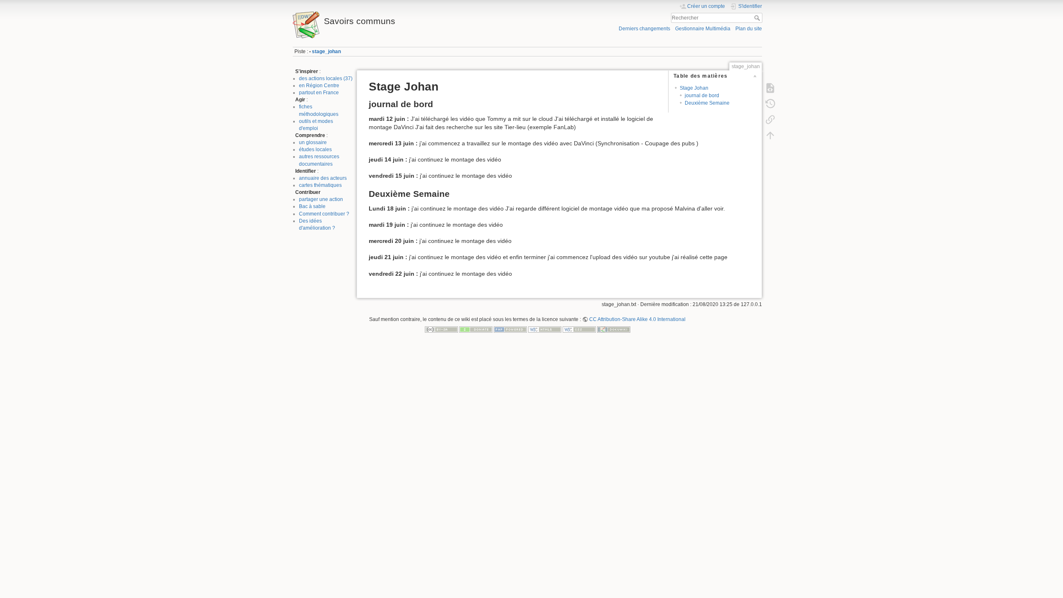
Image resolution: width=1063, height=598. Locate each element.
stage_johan (326, 51)
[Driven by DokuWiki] (613, 329)
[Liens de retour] (770, 119)
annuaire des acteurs (323, 178)
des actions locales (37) (326, 78)
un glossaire (313, 142)
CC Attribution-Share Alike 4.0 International (637, 319)
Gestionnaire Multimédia (702, 29)
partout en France (319, 93)
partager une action (321, 199)
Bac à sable (312, 206)
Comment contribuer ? (324, 214)
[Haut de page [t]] (770, 135)
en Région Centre (319, 85)
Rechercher (758, 18)
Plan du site (748, 29)
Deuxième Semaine (707, 103)
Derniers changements (644, 29)
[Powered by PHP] (510, 329)
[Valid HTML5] (544, 329)
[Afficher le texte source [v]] (770, 88)
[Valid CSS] (579, 329)
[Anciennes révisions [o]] (770, 104)
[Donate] (475, 329)
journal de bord (702, 95)
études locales (315, 149)
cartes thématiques (320, 185)
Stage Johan (694, 88)
